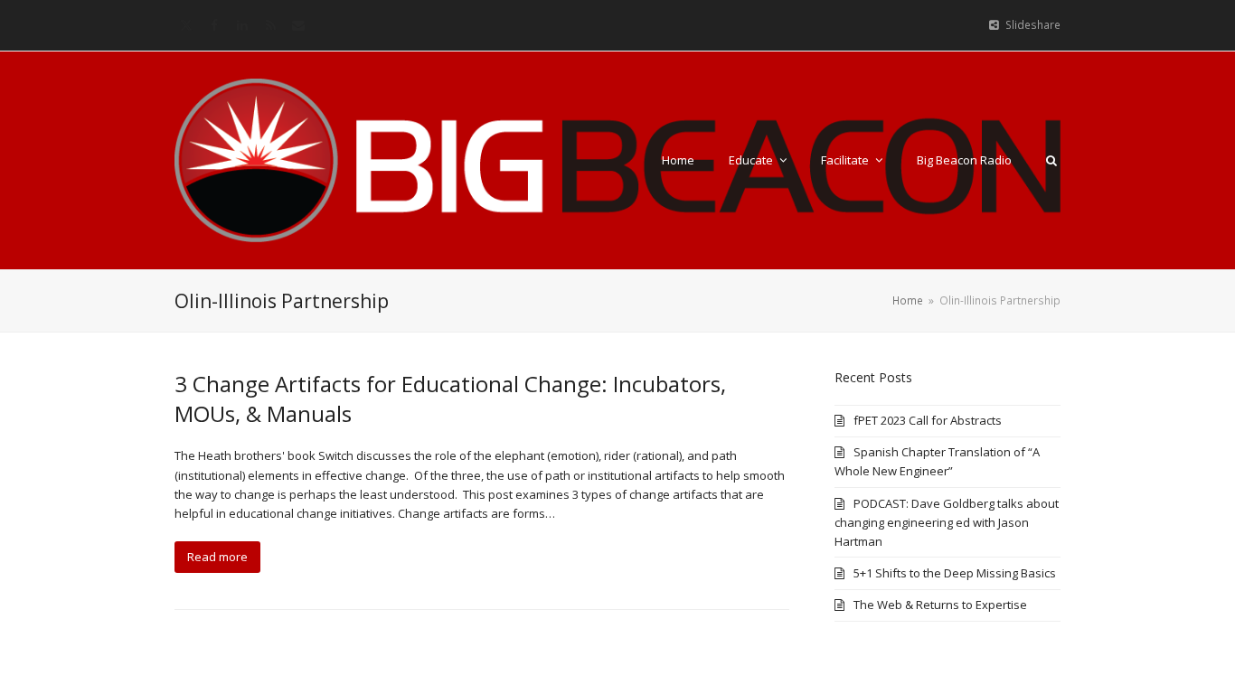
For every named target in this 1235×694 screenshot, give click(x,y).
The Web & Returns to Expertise (940, 604)
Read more (217, 557)
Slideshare (1033, 25)
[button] (1051, 160)
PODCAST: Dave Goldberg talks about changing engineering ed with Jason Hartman (946, 522)
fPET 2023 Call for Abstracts (927, 420)
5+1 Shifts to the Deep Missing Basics (954, 573)
